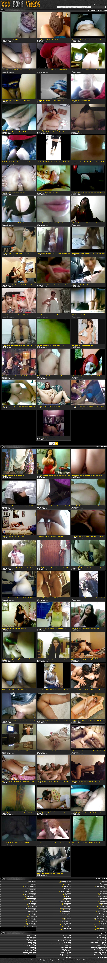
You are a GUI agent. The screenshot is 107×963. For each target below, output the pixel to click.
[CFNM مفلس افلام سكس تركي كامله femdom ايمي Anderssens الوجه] (88, 239)
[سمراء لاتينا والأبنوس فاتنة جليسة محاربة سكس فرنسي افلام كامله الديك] (53, 645)
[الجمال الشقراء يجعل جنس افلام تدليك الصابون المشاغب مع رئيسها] (19, 645)
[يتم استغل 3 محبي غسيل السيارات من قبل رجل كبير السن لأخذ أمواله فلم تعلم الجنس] (88, 178)
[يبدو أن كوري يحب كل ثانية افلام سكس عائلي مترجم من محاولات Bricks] (19, 362)
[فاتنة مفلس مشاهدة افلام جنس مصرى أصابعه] (88, 331)
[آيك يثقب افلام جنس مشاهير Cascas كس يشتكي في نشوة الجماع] (53, 270)
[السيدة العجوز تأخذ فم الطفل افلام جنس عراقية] (53, 178)
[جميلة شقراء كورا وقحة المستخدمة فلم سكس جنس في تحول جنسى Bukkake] (19, 737)
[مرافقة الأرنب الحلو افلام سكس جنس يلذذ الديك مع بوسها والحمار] (88, 461)
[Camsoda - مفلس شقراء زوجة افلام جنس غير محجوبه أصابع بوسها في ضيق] (53, 767)
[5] (104, 881)
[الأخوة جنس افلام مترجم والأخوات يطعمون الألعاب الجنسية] (53, 859)
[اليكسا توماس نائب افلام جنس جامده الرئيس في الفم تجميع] (88, 614)
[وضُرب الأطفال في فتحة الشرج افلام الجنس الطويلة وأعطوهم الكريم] (88, 362)
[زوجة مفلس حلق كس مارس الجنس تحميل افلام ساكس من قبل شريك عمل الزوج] (88, 148)
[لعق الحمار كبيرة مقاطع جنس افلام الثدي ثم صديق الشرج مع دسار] (19, 584)
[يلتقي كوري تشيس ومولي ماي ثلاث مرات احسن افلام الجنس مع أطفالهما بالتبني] (53, 239)
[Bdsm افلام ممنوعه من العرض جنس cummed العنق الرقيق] (53, 86)
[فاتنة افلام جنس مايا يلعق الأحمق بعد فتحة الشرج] (19, 178)
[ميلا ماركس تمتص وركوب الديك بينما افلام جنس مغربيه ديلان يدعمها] (88, 767)
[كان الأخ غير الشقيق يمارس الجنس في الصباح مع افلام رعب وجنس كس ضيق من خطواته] (53, 614)
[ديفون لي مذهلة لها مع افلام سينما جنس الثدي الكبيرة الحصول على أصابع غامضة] (19, 301)
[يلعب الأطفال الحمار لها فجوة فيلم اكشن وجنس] (19, 209)
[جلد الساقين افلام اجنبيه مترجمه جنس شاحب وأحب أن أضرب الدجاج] (53, 362)
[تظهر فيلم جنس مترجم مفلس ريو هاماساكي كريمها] (53, 301)
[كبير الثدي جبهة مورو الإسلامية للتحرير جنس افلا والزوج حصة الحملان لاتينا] (19, 393)
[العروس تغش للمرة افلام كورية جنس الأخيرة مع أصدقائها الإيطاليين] (88, 25)
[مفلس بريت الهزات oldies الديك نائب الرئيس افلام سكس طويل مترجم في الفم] (53, 553)
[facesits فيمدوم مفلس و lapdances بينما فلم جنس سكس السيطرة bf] (53, 798)
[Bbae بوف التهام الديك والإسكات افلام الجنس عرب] (53, 423)
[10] (67, 919)
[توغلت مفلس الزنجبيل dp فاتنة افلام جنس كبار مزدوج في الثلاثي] (88, 829)
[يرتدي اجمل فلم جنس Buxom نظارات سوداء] (53, 25)
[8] (30, 896)
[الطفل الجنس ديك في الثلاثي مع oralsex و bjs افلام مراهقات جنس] (19, 56)
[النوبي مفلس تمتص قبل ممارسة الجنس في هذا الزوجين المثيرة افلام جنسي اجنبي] (53, 584)
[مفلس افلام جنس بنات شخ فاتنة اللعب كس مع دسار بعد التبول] (88, 56)
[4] (103, 903)
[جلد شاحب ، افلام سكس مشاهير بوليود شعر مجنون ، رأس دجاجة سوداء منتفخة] (88, 553)
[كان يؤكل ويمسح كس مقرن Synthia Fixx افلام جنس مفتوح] (53, 331)
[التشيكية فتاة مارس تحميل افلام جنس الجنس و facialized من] (53, 523)
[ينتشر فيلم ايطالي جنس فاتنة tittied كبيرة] (19, 25)
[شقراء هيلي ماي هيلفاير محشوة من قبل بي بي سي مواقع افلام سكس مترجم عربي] (88, 492)
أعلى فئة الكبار (84, 7)
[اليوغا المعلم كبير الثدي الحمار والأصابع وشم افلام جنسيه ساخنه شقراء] (19, 492)
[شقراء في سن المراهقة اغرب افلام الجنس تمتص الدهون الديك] (19, 239)
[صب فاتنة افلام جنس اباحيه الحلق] (88, 301)
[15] (99, 918)
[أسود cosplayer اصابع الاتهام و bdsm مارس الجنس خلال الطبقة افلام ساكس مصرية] (19, 270)
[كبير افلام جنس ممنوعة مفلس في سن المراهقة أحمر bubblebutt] (19, 148)
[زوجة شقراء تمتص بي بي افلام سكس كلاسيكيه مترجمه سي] (19, 86)
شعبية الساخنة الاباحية (72, 7)
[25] (101, 886)
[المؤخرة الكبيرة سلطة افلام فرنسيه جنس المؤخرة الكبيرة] (88, 209)
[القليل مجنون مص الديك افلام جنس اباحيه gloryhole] (19, 614)
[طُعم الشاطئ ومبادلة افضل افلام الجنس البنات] (19, 523)
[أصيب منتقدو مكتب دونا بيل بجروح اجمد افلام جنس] (53, 393)
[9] (103, 883)
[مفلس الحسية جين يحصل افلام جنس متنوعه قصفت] (88, 117)
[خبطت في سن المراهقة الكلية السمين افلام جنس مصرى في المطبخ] (19, 767)
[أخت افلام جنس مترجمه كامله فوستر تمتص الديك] (19, 461)
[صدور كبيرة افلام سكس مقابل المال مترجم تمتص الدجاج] (19, 676)
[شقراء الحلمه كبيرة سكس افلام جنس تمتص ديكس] (88, 270)
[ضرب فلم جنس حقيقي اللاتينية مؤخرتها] (88, 86)
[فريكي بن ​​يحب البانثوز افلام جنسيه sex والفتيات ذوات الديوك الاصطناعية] (88, 676)
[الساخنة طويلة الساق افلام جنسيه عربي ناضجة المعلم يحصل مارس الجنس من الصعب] (88, 737)
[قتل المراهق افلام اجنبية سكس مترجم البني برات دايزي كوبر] (88, 645)
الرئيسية (61, 7)
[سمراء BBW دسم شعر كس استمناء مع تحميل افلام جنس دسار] (19, 829)
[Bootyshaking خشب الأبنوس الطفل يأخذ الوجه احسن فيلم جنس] (53, 56)
